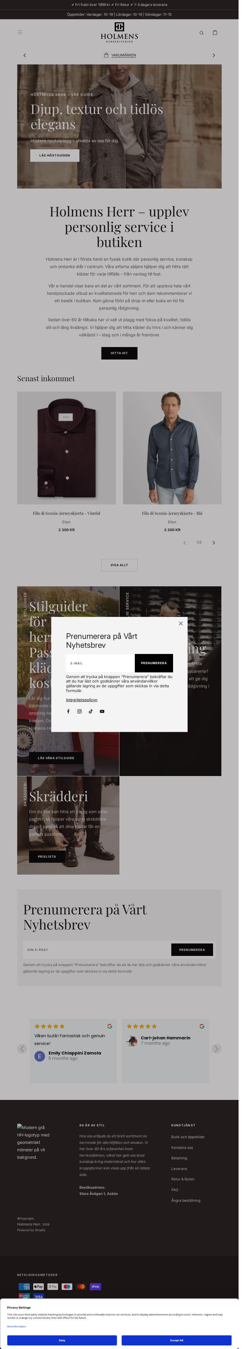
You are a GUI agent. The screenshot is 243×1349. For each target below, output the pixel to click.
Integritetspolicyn (81, 699)
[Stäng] (181, 624)
